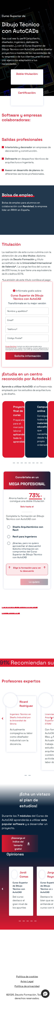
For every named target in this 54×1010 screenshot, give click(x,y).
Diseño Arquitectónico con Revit (28, 528)
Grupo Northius (10, 346)
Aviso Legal (27, 981)
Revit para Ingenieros (25, 536)
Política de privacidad (27, 986)
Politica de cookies (27, 976)
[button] (45, 993)
